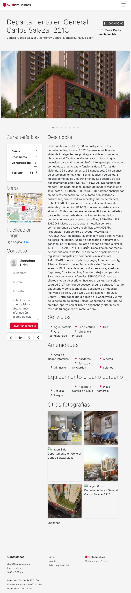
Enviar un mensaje (24, 325)
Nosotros (54, 561)
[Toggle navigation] (123, 5)
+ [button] (11, 197)
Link (26, 242)
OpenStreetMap (24, 221)
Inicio (51, 557)
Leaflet (12, 221)
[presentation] (64, 123)
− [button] (11, 202)
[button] (53, 127)
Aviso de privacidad (59, 565)
